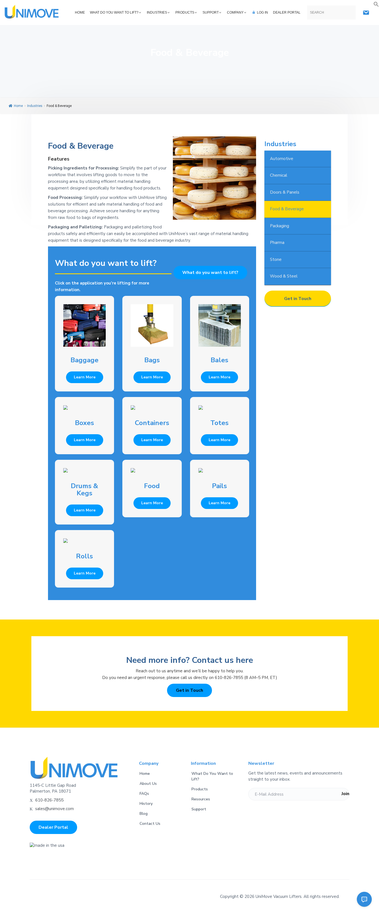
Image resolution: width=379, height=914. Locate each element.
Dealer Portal (53, 827)
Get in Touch (297, 299)
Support (198, 809)
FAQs (144, 793)
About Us (148, 783)
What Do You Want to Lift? (212, 776)
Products (199, 789)
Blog (144, 813)
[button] (376, 4)
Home (18, 106)
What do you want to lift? (210, 272)
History (146, 803)
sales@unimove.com (54, 808)
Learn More (84, 377)
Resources (200, 799)
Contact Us (150, 823)
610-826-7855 (49, 800)
